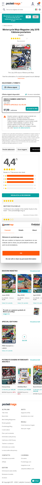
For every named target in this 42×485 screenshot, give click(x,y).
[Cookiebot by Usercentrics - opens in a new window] (31, 225)
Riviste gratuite (6, 423)
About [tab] (34, 230)
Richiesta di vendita (7, 474)
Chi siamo (24, 458)
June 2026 (5, 295)
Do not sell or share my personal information (21, 259)
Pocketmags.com (26, 462)
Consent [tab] (7, 230)
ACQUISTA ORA (32, 109)
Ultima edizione (7, 25)
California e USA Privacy (9, 440)
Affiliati (4, 462)
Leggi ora (6, 314)
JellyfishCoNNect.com (27, 468)
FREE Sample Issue (8, 346)
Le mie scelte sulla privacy (9, 450)
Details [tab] (21, 230)
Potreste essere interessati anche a (15, 360)
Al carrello (9, 303)
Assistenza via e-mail (27, 416)
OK (21, 253)
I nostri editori (6, 430)
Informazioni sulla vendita (9, 471)
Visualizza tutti (35, 271)
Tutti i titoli (5, 412)
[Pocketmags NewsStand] (13, 4)
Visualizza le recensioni (20, 195)
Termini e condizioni (8, 443)
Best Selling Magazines (8, 419)
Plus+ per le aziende (8, 433)
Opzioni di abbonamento (21, 128)
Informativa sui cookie (8, 447)
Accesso (4, 477)
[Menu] (3, 3)
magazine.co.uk (25, 465)
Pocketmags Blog (7, 426)
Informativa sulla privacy (9, 436)
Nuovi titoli (5, 416)
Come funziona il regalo (28, 425)
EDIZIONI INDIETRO (9, 271)
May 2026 (21, 295)
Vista (3, 303)
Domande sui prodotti (8, 458)
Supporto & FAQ (25, 412)
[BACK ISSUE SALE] (9, 292)
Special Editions (9, 322)
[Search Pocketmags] (4, 10)
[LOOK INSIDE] (21, 69)
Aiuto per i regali (25, 428)
